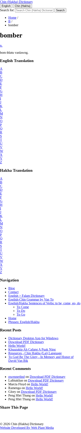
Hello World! (17, 345)
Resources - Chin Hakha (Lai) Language (35, 353)
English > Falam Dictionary (26, 295)
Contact (13, 292)
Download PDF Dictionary (26, 342)
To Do (21, 310)
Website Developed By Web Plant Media (27, 427)
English (6, 5)
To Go (21, 314)
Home (12, 17)
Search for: (7, 10)
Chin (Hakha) (22, 5)
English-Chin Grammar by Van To (31, 299)
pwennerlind (16, 376)
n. (1, 45)
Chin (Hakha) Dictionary (16, 2)
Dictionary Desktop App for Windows (33, 338)
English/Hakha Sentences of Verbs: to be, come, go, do (44, 303)
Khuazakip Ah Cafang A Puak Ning (32, 349)
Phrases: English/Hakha (23, 322)
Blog (11, 288)
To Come (23, 307)
